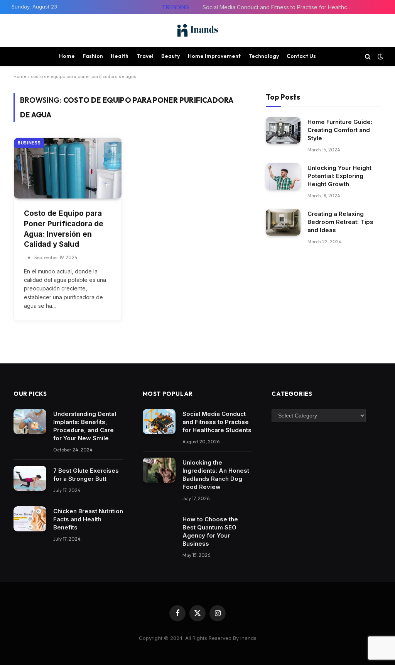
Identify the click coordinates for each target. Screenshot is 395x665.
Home (67, 56)
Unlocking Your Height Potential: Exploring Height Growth (339, 176)
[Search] (367, 56)
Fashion (93, 56)
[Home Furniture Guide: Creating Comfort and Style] (283, 130)
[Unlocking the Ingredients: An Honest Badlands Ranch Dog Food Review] (159, 470)
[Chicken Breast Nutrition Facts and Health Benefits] (30, 519)
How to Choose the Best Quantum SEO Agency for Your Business (210, 531)
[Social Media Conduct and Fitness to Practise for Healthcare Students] (159, 421)
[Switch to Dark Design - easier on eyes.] (379, 56)
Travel (145, 56)
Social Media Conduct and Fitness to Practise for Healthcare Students (280, 7)
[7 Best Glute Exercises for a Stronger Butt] (30, 478)
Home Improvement (214, 56)
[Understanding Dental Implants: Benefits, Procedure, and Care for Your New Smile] (30, 421)
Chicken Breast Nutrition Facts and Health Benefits (88, 519)
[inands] (197, 30)
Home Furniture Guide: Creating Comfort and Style (339, 130)
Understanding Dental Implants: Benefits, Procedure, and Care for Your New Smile (84, 426)
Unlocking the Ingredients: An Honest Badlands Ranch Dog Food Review (215, 474)
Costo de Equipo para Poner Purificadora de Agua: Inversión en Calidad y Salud (63, 229)
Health (119, 56)
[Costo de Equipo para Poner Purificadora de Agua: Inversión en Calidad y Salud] (68, 168)
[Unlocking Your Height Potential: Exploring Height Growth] (283, 176)
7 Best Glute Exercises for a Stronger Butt (86, 474)
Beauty (170, 56)
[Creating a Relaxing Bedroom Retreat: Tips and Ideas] (283, 222)
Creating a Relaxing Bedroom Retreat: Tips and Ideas (340, 222)
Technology (263, 56)
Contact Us (301, 56)
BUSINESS (29, 143)
